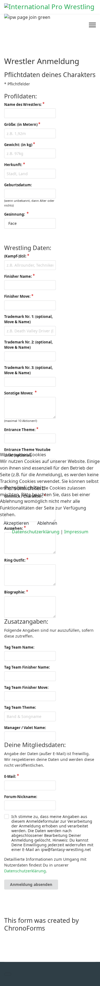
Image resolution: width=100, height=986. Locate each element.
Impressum (76, 532)
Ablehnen (47, 523)
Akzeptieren (16, 523)
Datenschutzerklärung (35, 532)
